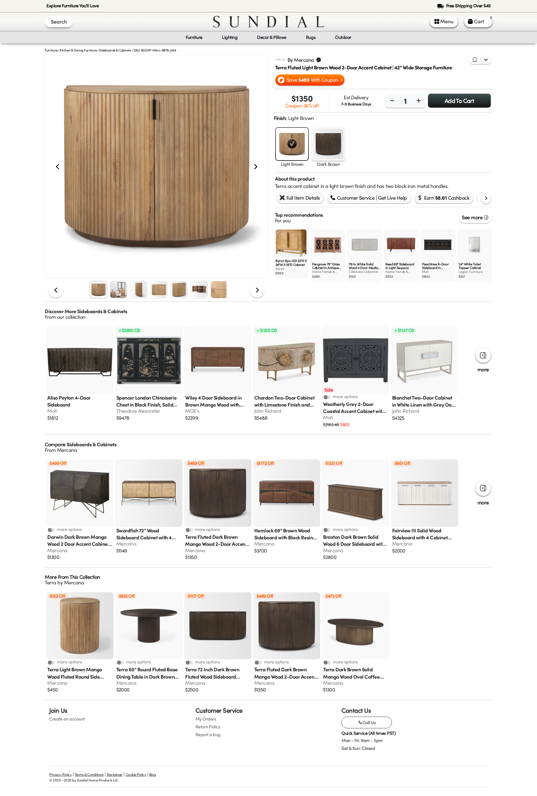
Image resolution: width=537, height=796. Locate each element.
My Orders (206, 719)
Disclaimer (115, 774)
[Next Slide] (256, 167)
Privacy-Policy (60, 774)
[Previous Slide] (57, 167)
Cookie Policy (136, 774)
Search (59, 21)
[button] (156, 166)
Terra (50, 582)
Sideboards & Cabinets (115, 50)
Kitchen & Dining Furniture (78, 50)
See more (472, 217)
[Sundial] (268, 22)
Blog (152, 774)
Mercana (67, 450)
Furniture (51, 50)
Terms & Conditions (89, 774)
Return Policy (208, 727)
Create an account (67, 719)
